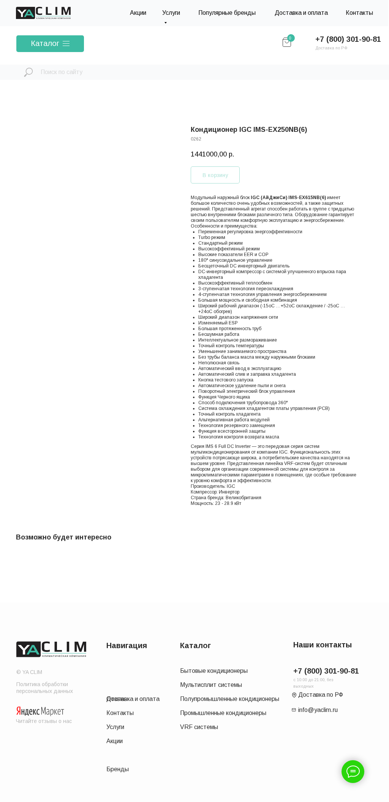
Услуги (115, 727)
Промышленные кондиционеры (223, 713)
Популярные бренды (227, 12)
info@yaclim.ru (318, 710)
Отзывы (117, 699)
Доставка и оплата (301, 12)
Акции (138, 12)
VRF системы (199, 727)
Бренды (117, 769)
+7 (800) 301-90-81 (348, 39)
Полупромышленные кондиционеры (229, 699)
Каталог (45, 43)
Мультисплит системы (211, 685)
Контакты (359, 12)
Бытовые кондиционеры (214, 671)
